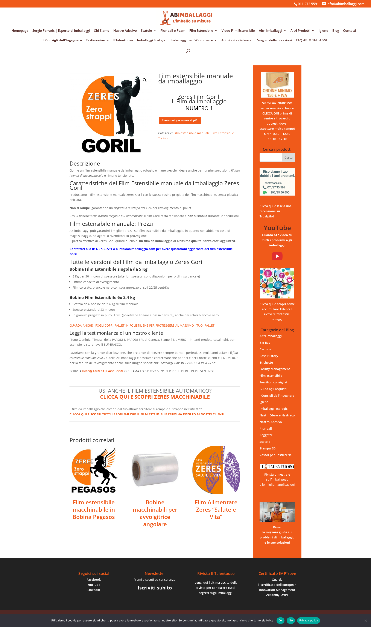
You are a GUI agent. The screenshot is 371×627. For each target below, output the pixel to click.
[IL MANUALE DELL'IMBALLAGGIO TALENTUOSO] (277, 512)
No (291, 620)
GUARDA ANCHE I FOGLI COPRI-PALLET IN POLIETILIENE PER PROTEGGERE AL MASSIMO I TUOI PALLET (142, 325)
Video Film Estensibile (238, 31)
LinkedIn (93, 590)
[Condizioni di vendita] (277, 85)
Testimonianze (97, 40)
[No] (365, 620)
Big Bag (265, 343)
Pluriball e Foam (172, 31)
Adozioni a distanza (236, 40)
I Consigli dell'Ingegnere (277, 395)
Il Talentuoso (123, 40)
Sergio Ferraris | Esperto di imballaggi (61, 31)
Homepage (20, 31)
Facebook (94, 579)
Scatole (146, 31)
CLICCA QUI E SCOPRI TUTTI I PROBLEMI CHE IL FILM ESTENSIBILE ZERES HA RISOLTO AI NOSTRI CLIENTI (147, 414)
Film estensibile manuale (126, 68)
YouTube (93, 585)
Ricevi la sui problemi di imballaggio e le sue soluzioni (277, 534)
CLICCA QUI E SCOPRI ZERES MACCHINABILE (155, 396)
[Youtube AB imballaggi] (277, 256)
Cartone (265, 349)
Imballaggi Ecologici (152, 40)
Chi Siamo (101, 31)
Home (74, 68)
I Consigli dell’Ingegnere (62, 40)
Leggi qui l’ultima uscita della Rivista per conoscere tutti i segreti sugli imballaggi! (216, 587)
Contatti (349, 31)
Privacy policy (308, 620)
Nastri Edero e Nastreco (277, 415)
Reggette (266, 435)
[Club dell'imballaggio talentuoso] (277, 283)
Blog (335, 31)
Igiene (323, 31)
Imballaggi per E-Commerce (192, 40)
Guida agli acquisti (273, 389)
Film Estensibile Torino (94, 68)
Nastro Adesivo (125, 31)
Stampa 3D (267, 448)
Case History (269, 356)
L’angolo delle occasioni (273, 40)
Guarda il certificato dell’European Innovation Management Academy (277, 587)
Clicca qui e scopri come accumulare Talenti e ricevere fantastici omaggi (277, 311)
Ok (281, 620)
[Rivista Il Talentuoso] (277, 466)
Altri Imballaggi (270, 31)
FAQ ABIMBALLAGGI (311, 40)
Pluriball (266, 429)
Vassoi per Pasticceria (276, 455)
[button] (145, 80)
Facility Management (275, 369)
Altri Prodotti (300, 31)
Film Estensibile (201, 31)
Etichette (266, 362)
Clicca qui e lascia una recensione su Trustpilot (276, 211)
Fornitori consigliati (274, 382)
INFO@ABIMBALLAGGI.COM (102, 371)
